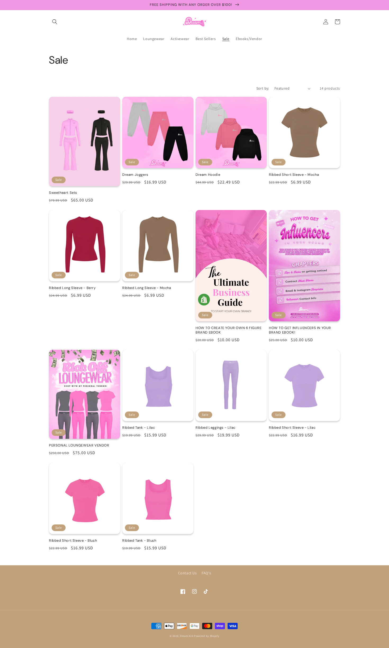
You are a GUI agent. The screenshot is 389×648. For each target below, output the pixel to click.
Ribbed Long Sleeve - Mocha (146, 288)
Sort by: (262, 88)
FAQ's (206, 573)
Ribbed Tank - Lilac (138, 428)
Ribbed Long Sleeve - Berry (72, 288)
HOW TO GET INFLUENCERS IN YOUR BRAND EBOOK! (300, 330)
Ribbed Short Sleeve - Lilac (292, 428)
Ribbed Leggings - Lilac (216, 428)
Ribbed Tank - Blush (139, 540)
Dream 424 (186, 636)
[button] (55, 22)
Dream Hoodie (208, 175)
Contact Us (187, 573)
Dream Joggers (135, 175)
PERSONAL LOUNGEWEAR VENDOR (79, 445)
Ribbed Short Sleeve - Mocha (294, 175)
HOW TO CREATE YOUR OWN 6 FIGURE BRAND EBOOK (229, 330)
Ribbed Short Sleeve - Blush (73, 540)
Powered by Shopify (206, 636)
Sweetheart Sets (63, 193)
